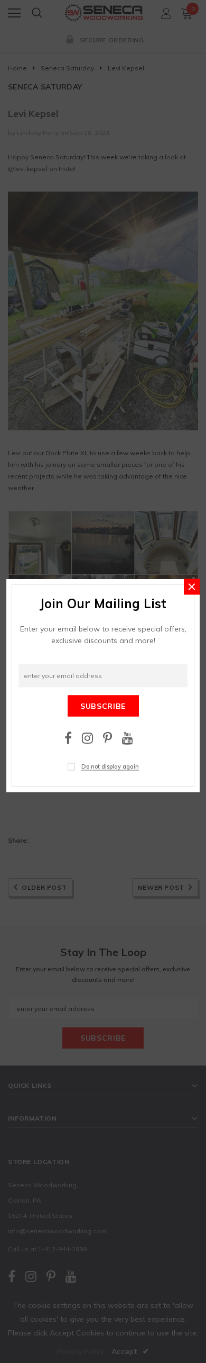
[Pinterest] (107, 738)
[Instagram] (87, 738)
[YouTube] (127, 738)
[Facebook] (68, 738)
